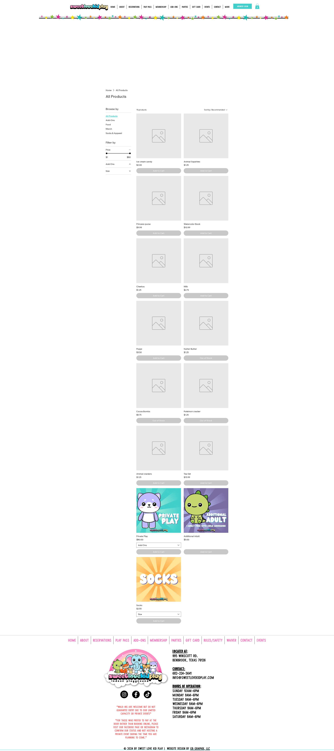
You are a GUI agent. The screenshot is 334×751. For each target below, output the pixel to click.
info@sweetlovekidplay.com (193, 678)
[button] (257, 6)
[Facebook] (136, 694)
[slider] (106, 153)
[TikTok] (147, 694)
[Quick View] (158, 136)
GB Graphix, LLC (200, 748)
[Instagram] (124, 694)
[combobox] (158, 545)
